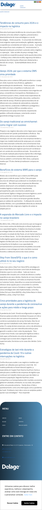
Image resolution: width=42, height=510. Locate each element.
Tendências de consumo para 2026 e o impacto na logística (19, 24)
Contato (21, 422)
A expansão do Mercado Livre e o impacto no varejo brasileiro (20, 216)
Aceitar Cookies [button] (29, 503)
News (20, 418)
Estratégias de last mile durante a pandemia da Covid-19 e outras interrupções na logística (17, 353)
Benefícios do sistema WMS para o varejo (21, 169)
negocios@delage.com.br (9, 457)
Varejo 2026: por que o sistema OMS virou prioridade (18, 72)
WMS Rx (4, 418)
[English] (37, 2)
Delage (4, 422)
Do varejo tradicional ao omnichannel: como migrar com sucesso (18, 123)
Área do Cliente (23, 425)
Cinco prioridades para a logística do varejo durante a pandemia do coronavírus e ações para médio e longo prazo (21, 304)
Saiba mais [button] (28, 494)
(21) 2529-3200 (7, 449)
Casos (3, 425)
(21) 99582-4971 (6, 452)
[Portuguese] (35, 2)
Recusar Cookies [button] (12, 503)
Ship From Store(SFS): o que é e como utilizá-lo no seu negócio (18, 259)
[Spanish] (40, 2)
